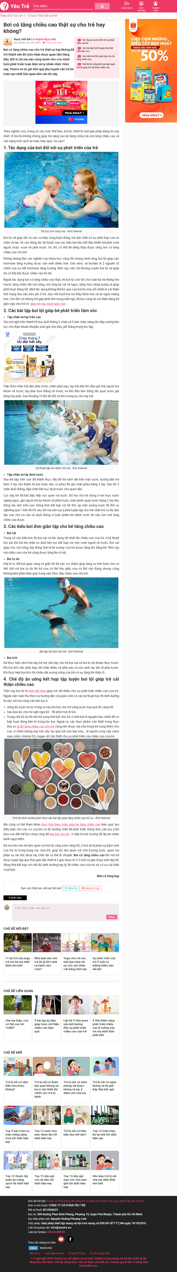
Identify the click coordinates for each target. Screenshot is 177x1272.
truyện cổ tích (55, 1201)
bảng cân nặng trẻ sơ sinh (79, 1201)
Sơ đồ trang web (100, 1253)
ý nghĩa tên (124, 1201)
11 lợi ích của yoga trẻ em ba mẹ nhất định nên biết (17, 961)
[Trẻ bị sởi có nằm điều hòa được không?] (18, 1066)
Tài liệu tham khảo (53, 43)
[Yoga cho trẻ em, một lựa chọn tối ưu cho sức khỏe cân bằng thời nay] (76, 942)
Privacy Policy (77, 1253)
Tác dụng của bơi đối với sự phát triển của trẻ (95, 41)
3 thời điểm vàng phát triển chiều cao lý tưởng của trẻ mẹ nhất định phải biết (103, 1028)
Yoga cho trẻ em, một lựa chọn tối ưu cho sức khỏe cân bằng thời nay (75, 963)
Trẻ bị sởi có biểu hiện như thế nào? (74, 1132)
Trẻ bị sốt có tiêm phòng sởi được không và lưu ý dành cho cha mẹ (75, 1087)
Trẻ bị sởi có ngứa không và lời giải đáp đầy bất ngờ (104, 1085)
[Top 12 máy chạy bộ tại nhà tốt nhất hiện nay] (105, 1115)
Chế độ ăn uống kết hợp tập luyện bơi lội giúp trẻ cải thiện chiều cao (96, 65)
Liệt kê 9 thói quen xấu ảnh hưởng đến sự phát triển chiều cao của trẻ (75, 1026)
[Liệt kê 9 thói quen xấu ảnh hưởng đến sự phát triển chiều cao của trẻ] (76, 1004)
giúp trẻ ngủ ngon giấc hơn (48, 304)
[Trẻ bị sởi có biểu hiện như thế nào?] (76, 1115)
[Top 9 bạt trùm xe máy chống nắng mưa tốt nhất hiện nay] (18, 1115)
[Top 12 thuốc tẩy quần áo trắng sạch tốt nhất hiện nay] (18, 1160)
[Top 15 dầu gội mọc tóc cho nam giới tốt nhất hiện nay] (76, 1160)
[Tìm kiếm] (102, 6)
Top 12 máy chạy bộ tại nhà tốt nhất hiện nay (104, 1134)
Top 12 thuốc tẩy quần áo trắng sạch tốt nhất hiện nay (17, 1181)
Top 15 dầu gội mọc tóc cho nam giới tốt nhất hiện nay (75, 1181)
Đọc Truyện (141, 9)
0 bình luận (15, 897)
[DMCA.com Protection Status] (41, 1249)
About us (35, 1253)
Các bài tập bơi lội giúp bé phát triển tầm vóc (95, 49)
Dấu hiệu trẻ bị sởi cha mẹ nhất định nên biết (104, 1179)
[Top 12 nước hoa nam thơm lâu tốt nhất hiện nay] (47, 1115)
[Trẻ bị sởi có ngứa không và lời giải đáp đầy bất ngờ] (105, 1066)
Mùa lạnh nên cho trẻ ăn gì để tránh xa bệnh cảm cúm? (45, 963)
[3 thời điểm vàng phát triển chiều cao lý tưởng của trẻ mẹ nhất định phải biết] (105, 1004)
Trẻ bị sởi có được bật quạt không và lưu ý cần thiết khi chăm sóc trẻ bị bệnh (46, 1089)
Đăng (112, 917)
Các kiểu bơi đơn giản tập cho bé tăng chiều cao (96, 58)
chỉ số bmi (138, 1201)
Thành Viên (155, 9)
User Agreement (54, 1253)
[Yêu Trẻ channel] (61, 1242)
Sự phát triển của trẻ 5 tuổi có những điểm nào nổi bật (103, 963)
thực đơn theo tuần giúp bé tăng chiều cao (70, 824)
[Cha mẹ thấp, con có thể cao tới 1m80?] (18, 1004)
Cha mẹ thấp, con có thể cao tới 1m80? (16, 1024)
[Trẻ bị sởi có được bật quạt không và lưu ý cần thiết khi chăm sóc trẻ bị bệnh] (47, 1066)
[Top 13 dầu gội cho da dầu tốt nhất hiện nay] (47, 1160)
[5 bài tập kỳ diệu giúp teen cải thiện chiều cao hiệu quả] (47, 1004)
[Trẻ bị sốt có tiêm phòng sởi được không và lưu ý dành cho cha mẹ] (76, 1066)
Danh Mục (127, 8)
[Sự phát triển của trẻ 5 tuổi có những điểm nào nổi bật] (105, 942)
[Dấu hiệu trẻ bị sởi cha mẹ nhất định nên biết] (105, 1160)
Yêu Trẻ (19, 6)
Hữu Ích (72, 888)
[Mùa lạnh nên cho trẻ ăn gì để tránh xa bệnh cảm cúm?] (47, 942)
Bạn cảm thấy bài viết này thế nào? (41, 888)
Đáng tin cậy (92, 888)
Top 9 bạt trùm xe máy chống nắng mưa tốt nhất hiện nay (17, 1136)
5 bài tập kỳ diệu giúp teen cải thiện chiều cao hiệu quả (46, 1026)
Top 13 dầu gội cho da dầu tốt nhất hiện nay (44, 1179)
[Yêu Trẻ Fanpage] (70, 1242)
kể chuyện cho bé (106, 1201)
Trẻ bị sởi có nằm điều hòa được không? (16, 1085)
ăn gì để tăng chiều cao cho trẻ (33, 726)
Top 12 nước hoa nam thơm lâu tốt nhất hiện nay (45, 1134)
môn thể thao (37, 691)
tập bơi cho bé (59, 834)
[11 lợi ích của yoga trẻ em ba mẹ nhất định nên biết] (18, 942)
